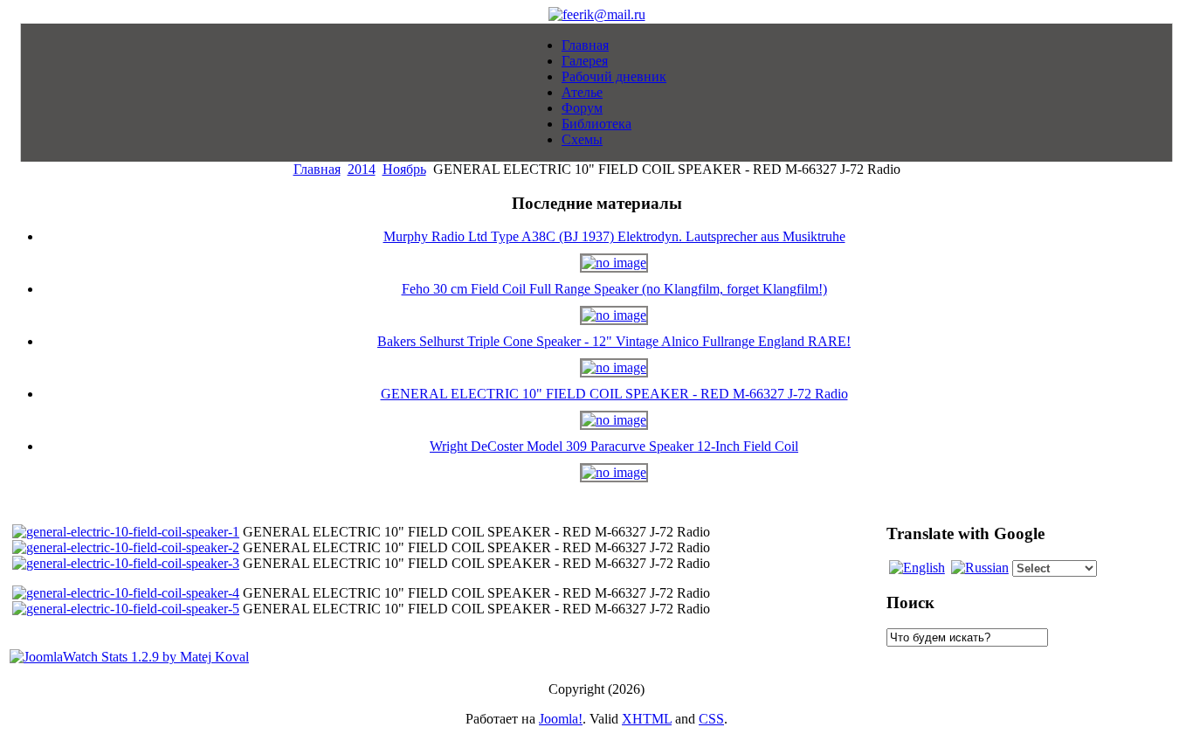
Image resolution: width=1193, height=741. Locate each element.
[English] (917, 567)
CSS (711, 718)
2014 (362, 169)
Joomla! (561, 718)
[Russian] (980, 567)
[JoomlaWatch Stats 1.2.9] (129, 656)
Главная (317, 169)
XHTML (647, 718)
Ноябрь (404, 169)
